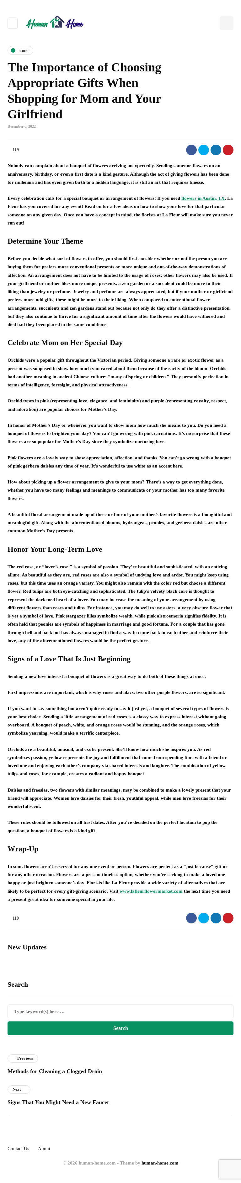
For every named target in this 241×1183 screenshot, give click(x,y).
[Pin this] (228, 150)
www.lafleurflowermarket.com (151, 891)
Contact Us (18, 1148)
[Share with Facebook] (191, 150)
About (44, 1148)
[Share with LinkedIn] (216, 150)
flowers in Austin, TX (203, 198)
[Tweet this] (203, 150)
